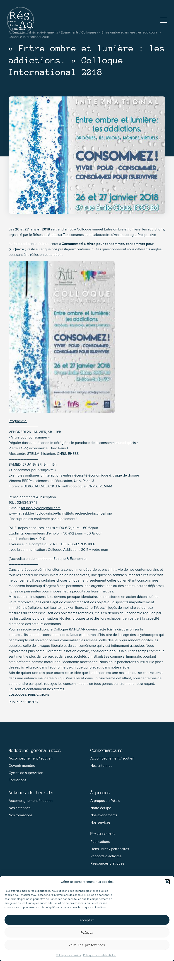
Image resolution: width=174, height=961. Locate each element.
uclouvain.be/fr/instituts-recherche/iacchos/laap (74, 513)
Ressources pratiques (107, 863)
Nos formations (20, 815)
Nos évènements (103, 815)
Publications (38, 695)
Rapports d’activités (105, 856)
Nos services (100, 822)
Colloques (17, 695)
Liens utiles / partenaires (109, 848)
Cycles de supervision (26, 772)
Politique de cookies (68, 955)
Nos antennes (101, 765)
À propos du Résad (105, 800)
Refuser (87, 932)
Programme (18, 421)
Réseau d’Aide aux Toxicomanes (58, 234)
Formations (17, 780)
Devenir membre (22, 765)
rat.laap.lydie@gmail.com (40, 507)
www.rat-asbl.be (21, 513)
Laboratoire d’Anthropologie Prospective (124, 234)
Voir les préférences (87, 945)
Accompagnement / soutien (31, 758)
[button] (167, 882)
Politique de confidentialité (99, 955)
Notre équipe (100, 807)
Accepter (87, 920)
